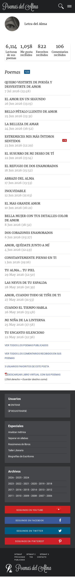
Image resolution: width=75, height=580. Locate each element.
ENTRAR (15, 405)
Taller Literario (16, 450)
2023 (11, 483)
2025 (18, 477)
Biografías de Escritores (21, 456)
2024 (26, 477)
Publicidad (19, 560)
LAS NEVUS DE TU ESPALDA (26, 283)
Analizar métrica (17, 432)
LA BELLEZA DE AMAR (22, 124)
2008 (34, 496)
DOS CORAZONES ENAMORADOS (29, 233)
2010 (18, 496)
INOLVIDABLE (15, 191)
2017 (11, 489)
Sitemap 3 (44, 554)
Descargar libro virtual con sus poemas (34, 374)
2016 (18, 489)
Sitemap (18, 554)
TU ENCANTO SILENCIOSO (24, 333)
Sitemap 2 (31, 554)
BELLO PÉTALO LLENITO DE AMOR (31, 112)
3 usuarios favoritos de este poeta (27, 366)
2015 (26, 489)
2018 (49, 483)
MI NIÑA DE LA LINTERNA (25, 320)
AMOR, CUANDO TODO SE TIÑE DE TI (33, 295)
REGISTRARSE (19, 411)
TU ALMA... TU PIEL (20, 270)
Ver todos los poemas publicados (26, 345)
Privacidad (19, 557)
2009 (26, 496)
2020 (34, 483)
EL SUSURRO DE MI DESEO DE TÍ (29, 153)
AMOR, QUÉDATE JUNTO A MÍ (27, 245)
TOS (31, 557)
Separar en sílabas (18, 438)
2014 (34, 489)
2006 (49, 496)
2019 (41, 483)
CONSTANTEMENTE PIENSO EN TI (31, 258)
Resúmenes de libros (19, 444)
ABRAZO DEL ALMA (19, 178)
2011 (11, 496)
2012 (49, 489)
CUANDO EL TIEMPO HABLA (26, 308)
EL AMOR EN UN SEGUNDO (25, 99)
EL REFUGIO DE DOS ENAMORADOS (31, 166)
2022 (18, 483)
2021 (26, 483)
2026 (11, 477)
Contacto (41, 557)
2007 (41, 496)
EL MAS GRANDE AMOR (22, 203)
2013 (41, 489)
